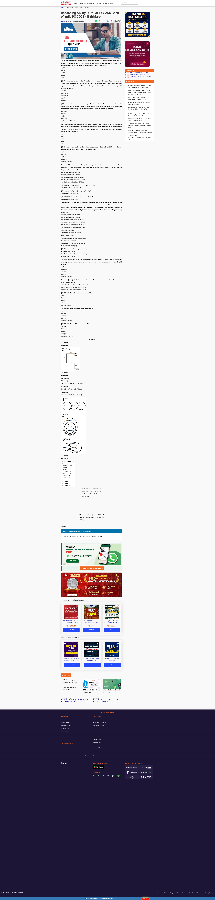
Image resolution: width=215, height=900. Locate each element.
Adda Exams (96, 745)
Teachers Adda (97, 747)
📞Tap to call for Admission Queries (92, 568)
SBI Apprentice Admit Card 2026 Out (140, 75)
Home (62, 7)
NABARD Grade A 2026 (99, 722)
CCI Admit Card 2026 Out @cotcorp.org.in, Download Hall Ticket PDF (139, 137)
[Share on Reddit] (102, 21)
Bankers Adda (97, 739)
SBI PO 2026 (64, 720)
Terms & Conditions (197, 893)
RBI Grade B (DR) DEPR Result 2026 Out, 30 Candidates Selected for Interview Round (139, 109)
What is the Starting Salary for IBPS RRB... (112, 691)
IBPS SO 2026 (65, 728)
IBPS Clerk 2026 (65, 722)
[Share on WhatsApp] (95, 21)
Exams (75, 3)
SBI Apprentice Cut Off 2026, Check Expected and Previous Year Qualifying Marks (139, 125)
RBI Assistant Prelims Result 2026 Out (141, 77)
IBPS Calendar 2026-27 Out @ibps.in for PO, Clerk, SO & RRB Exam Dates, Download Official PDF (139, 92)
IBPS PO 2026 (65, 731)
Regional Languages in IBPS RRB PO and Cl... (71, 688)
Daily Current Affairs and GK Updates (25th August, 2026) (139, 103)
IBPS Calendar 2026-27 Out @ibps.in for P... (91, 691)
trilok (64, 21)
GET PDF (145, 898)
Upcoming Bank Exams (87, 3)
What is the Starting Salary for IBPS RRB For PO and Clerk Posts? (139, 98)
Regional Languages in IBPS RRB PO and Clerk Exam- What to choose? (139, 86)
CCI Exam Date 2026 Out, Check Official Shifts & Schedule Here (140, 119)
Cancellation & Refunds (183, 893)
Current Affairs (109, 3)
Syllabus (99, 3)
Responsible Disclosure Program (166, 893)
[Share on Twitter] (108, 21)
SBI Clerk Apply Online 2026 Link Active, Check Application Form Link (140, 115)
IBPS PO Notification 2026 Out (139, 72)
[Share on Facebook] (105, 21)
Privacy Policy (209, 893)
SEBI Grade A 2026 (98, 725)
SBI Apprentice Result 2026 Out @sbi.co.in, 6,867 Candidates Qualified (140, 131)
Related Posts (66, 675)
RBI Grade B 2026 (98, 720)
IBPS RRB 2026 (65, 725)
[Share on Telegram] (99, 21)
